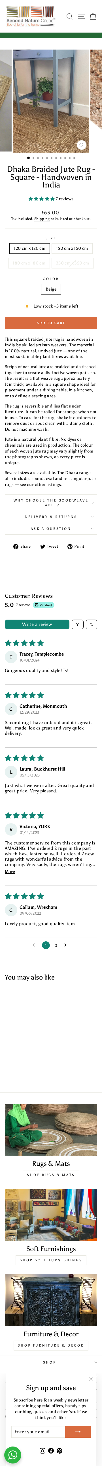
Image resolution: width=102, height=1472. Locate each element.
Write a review (37, 624)
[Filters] (78, 624)
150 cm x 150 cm (72, 248)
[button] (42, 198)
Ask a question (51, 529)
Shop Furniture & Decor (51, 1345)
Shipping (42, 219)
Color (51, 279)
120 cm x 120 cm (29, 248)
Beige (51, 289)
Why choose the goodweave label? (51, 502)
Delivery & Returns (51, 517)
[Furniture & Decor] (51, 1300)
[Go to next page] (66, 945)
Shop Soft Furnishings (51, 1260)
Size (51, 238)
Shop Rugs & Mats (51, 1175)
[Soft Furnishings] (51, 1215)
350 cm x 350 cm (72, 263)
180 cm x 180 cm (29, 263)
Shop (49, 1362)
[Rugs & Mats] (51, 1130)
